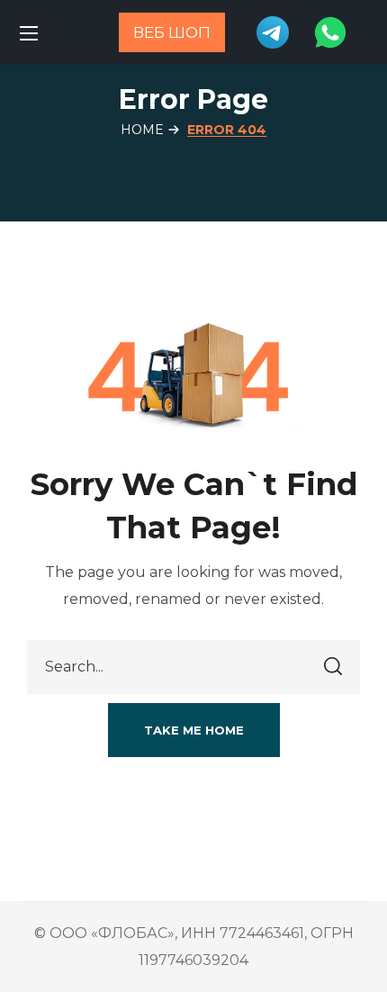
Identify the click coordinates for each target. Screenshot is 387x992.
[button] (194, 730)
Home (142, 130)
